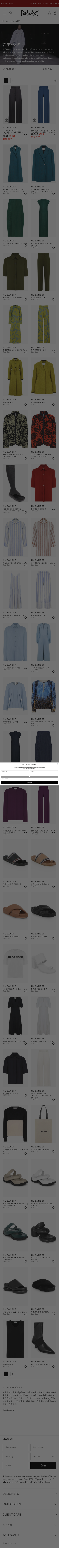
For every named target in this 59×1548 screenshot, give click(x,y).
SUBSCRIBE (29, 782)
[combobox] (43, 775)
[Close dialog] (57, 764)
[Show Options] (56, 775)
